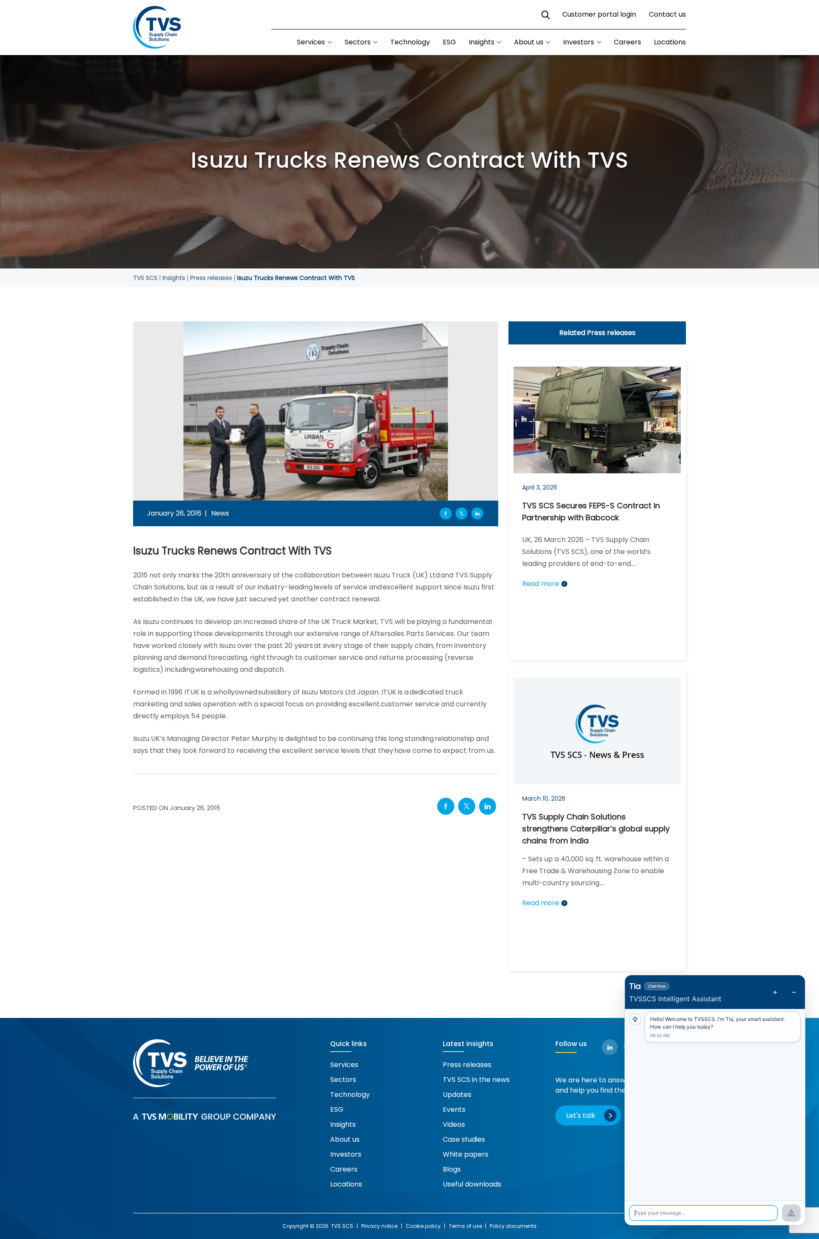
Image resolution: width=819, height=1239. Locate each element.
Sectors (358, 42)
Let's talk (580, 1115)
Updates (457, 1094)
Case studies (464, 1139)
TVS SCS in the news (476, 1079)
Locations (670, 42)
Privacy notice (379, 1226)
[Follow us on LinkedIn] (610, 1047)
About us (528, 42)
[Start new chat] (775, 992)
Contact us (667, 14)
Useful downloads (472, 1184)
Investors (578, 42)
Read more (540, 584)
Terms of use (466, 1226)
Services (344, 1065)
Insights (481, 42)
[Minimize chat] (794, 992)
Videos (454, 1124)
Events (454, 1109)
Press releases (467, 1065)
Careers (627, 42)
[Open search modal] (545, 14)
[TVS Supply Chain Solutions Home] (157, 27)
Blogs (452, 1169)
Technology (410, 42)
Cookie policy (423, 1226)
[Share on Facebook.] (445, 806)
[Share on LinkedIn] (477, 513)
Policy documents (513, 1226)
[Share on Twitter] (462, 513)
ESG (449, 42)
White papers (465, 1154)
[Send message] (791, 1213)
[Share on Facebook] (446, 513)
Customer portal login (599, 14)
